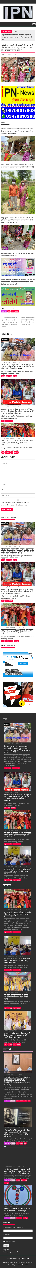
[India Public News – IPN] (3, 23)
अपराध (3, 376)
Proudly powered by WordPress (14, 1262)
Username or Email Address (13, 1228)
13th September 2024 (11, 1031)
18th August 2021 (10, 1166)
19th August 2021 (10, 1128)
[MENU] (34, 24)
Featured (4, 311)
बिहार (9, 311)
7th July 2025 (6, 407)
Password (6, 1235)
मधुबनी (21, 1143)
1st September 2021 (11, 1074)
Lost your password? (10, 1252)
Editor (15, 362)
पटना (17, 1100)
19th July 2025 (6, 362)
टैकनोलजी (13, 1100)
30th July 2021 (9, 1206)
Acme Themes (23, 1265)
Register (6, 1249)
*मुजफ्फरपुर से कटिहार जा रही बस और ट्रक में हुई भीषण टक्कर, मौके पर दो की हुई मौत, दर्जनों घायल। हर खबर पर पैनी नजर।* (9, 322)
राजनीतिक (7, 452)
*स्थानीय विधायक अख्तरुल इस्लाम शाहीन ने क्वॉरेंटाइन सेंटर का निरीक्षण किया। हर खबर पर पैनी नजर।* (27, 321)
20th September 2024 (8, 438)
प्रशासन (18, 1180)
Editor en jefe (17, 55)
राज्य (12, 311)
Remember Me (10, 1242)
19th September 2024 (11, 866)
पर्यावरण (21, 1100)
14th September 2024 (11, 992)
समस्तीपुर (16, 311)
